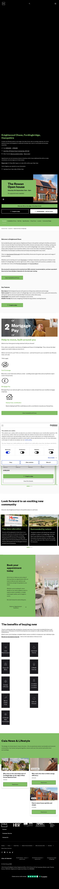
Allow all (48, 462)
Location (39, 221)
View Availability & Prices (12, 278)
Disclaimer (50, 845)
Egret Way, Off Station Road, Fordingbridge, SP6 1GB (16, 151)
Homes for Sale (4, 228)
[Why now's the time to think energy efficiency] (44, 764)
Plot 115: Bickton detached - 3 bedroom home (37, 858)
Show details (51, 457)
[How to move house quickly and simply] (44, 793)
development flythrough (13, 254)
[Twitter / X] (7, 852)
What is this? (27, 154)
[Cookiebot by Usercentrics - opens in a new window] (51, 425)
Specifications (26, 221)
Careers (4, 829)
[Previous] (3, 199)
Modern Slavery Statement (6, 848)
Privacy (9, 845)
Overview (4, 221)
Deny (10, 462)
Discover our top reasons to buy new (10, 636)
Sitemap (3, 845)
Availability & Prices (11, 221)
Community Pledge (47, 221)
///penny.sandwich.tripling (17, 154)
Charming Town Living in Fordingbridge (51, 858)
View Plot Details (28, 481)
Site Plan (19, 221)
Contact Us (5, 837)
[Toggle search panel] (29, 3)
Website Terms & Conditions (27, 845)
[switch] (22, 452)
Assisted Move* (34, 263)
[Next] (55, 199)
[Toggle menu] (55, 3)
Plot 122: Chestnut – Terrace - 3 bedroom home (22, 858)
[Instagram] (4, 852)
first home (23, 260)
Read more (15, 784)
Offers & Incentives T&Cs (40, 845)
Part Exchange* (23, 263)
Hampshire (10, 228)
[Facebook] (2, 852)
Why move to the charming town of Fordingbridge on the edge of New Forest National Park (14, 775)
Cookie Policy (16, 845)
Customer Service (7, 833)
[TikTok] (12, 852)
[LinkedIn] (10, 852)
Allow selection (29, 462)
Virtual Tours (33, 221)
